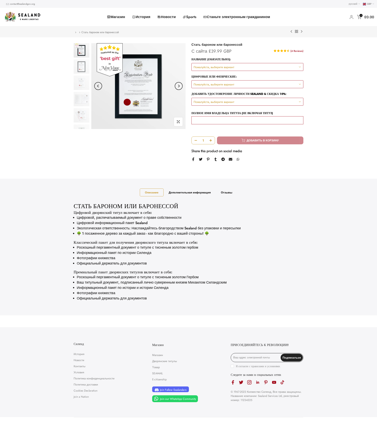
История (142, 16)
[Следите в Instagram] (249, 382)
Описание (151, 192)
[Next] (179, 86)
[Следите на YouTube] (274, 382)
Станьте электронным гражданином (238, 16)
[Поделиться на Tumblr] (215, 159)
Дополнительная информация (190, 192)
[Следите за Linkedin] (257, 382)
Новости (168, 16)
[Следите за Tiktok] (282, 382)
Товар (156, 367)
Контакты (79, 366)
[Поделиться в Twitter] (200, 159)
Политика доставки (86, 384)
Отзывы (226, 192)
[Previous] (98, 86)
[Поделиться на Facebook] (193, 159)
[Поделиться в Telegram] (223, 159)
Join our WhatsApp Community (177, 399)
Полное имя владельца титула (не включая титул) (232, 113)
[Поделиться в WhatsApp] (238, 159)
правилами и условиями (265, 366)
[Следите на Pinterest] (266, 382)
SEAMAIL (157, 373)
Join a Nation (81, 397)
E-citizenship (159, 379)
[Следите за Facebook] (233, 382)
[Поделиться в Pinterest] (208, 159)
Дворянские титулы (164, 361)
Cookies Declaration (85, 391)
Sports (191, 16)
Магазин (118, 16)
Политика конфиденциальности (94, 378)
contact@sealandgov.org (22, 4)
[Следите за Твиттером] (241, 382)
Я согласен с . (258, 366)
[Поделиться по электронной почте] (230, 159)
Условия (79, 372)
